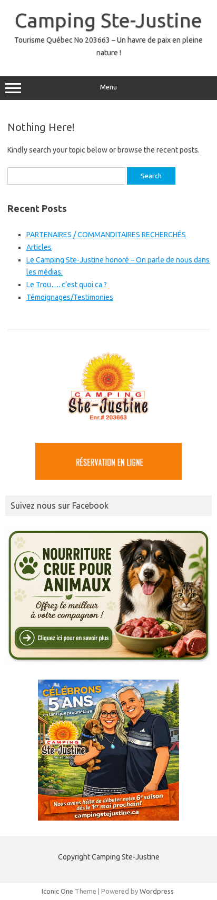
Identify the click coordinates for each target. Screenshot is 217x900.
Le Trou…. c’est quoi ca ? (66, 284)
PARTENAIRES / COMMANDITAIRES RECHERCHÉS (106, 234)
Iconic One (57, 891)
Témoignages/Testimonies (69, 297)
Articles (39, 247)
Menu (108, 87)
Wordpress (157, 891)
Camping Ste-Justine (108, 20)
